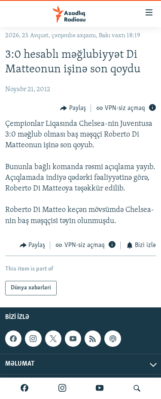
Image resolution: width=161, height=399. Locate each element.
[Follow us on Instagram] (33, 339)
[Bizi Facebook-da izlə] (24, 388)
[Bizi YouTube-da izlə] (99, 388)
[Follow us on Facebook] (13, 339)
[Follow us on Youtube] (73, 339)
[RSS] (93, 339)
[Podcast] (112, 339)
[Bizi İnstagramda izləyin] (62, 388)
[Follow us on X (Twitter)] (53, 339)
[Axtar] (137, 388)
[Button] (73, 108)
